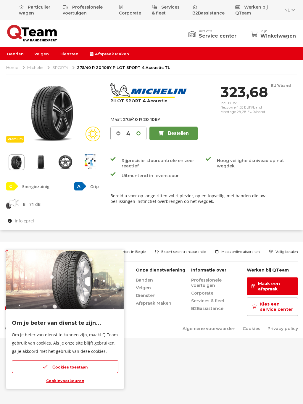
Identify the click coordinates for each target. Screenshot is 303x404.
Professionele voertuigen (83, 10)
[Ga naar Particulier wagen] (32, 40)
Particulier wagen (34, 10)
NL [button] (287, 10)
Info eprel (24, 221)
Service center (217, 36)
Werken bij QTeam (251, 10)
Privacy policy (282, 328)
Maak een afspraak (269, 286)
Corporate (130, 13)
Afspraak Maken (111, 53)
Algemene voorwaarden (209, 328)
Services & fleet (166, 10)
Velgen (41, 53)
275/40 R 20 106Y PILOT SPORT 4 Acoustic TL (123, 67)
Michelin (35, 67)
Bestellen (178, 133)
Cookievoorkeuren (65, 381)
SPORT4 (60, 67)
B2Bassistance (208, 13)
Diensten (68, 53)
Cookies (251, 328)
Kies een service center (276, 306)
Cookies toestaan (70, 367)
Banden (15, 53)
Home (12, 67)
